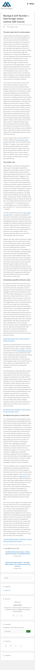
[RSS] (20, 646)
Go (28, 631)
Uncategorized (6, 590)
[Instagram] (17, 615)
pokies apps (22, 476)
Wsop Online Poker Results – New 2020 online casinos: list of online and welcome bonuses (17, 564)
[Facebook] (13, 615)
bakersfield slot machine (25, 350)
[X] (21, 615)
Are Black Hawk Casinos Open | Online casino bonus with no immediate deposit (17, 553)
